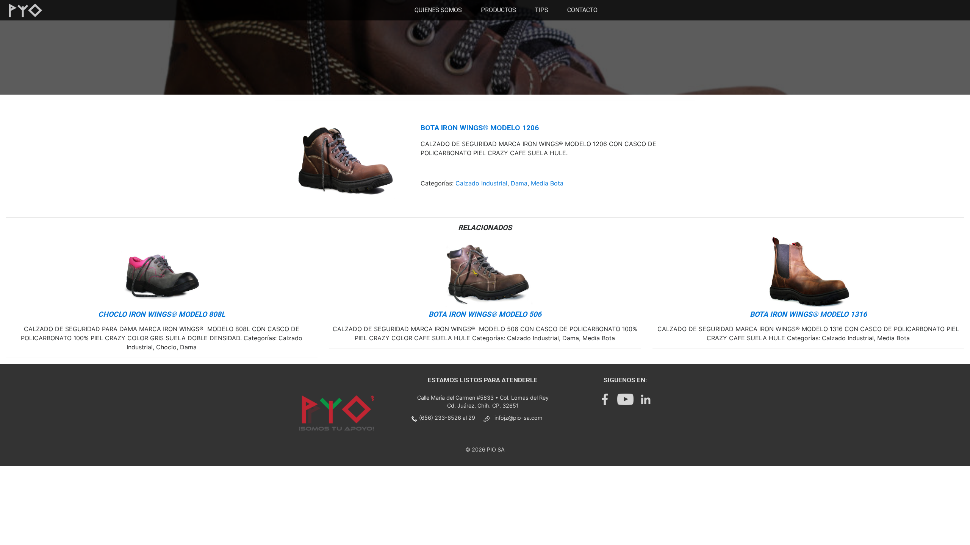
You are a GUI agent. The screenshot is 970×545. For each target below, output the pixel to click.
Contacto (582, 10)
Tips (541, 10)
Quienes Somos (438, 10)
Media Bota (547, 183)
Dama (519, 183)
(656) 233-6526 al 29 (447, 417)
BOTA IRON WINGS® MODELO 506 (485, 314)
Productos (498, 10)
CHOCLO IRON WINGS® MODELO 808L (161, 314)
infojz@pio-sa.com (518, 417)
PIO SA (496, 449)
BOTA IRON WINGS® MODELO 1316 (808, 314)
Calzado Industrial (481, 183)
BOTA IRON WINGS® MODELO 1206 (480, 127)
